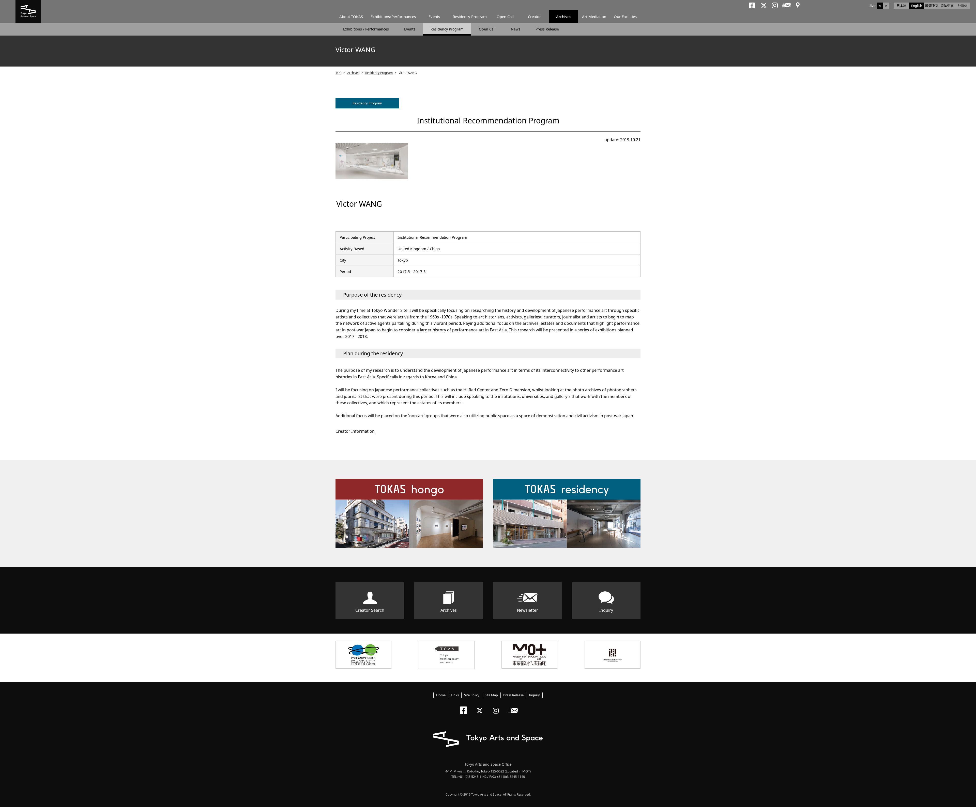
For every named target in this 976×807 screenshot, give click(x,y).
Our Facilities (625, 16)
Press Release (547, 29)
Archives (563, 16)
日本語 (901, 5)
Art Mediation (594, 16)
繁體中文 (931, 5)
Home (441, 695)
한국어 (962, 5)
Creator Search (369, 610)
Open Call (505, 16)
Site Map (491, 695)
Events (434, 16)
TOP (338, 73)
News (515, 29)
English (916, 5)
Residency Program (470, 16)
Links (455, 695)
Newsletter (527, 610)
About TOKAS (351, 16)
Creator (534, 16)
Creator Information (355, 431)
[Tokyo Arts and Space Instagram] (497, 706)
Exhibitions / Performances (366, 29)
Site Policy (471, 695)
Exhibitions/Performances (393, 16)
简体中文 (947, 5)
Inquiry (606, 610)
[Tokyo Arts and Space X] (480, 706)
